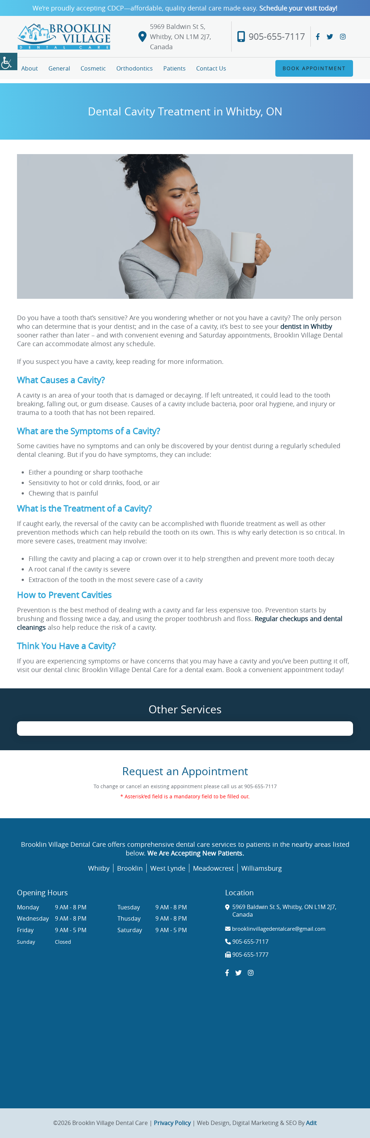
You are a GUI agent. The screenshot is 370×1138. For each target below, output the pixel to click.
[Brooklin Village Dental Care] (64, 36)
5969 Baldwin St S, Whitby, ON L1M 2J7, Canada (180, 36)
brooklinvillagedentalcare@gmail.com (278, 928)
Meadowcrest (213, 868)
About (29, 68)
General (59, 68)
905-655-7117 (277, 36)
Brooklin (130, 868)
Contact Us (211, 68)
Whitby (98, 868)
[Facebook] (318, 36)
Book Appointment (314, 68)
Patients (174, 68)
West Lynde (167, 868)
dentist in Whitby (306, 326)
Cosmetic (93, 68)
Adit (311, 1123)
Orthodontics (134, 68)
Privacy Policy (172, 1123)
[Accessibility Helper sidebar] (8, 61)
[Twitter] (330, 36)
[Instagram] (343, 36)
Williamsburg (261, 868)
